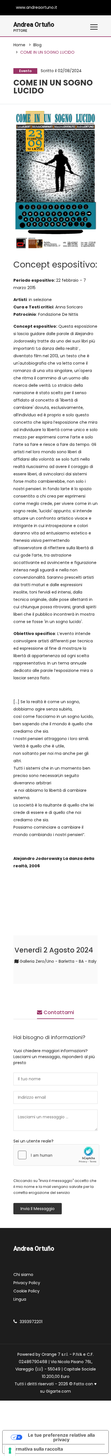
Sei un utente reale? (33, 1141)
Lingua (19, 1299)
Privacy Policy (26, 1283)
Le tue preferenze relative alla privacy (61, 1437)
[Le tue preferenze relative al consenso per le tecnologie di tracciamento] (10, 1450)
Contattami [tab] (58, 1012)
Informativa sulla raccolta (35, 1449)
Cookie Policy (26, 1291)
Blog (37, 45)
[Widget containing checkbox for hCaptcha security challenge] (56, 1155)
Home (19, 45)
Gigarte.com (58, 1391)
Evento (25, 70)
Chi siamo (23, 1274)
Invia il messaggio (37, 1208)
